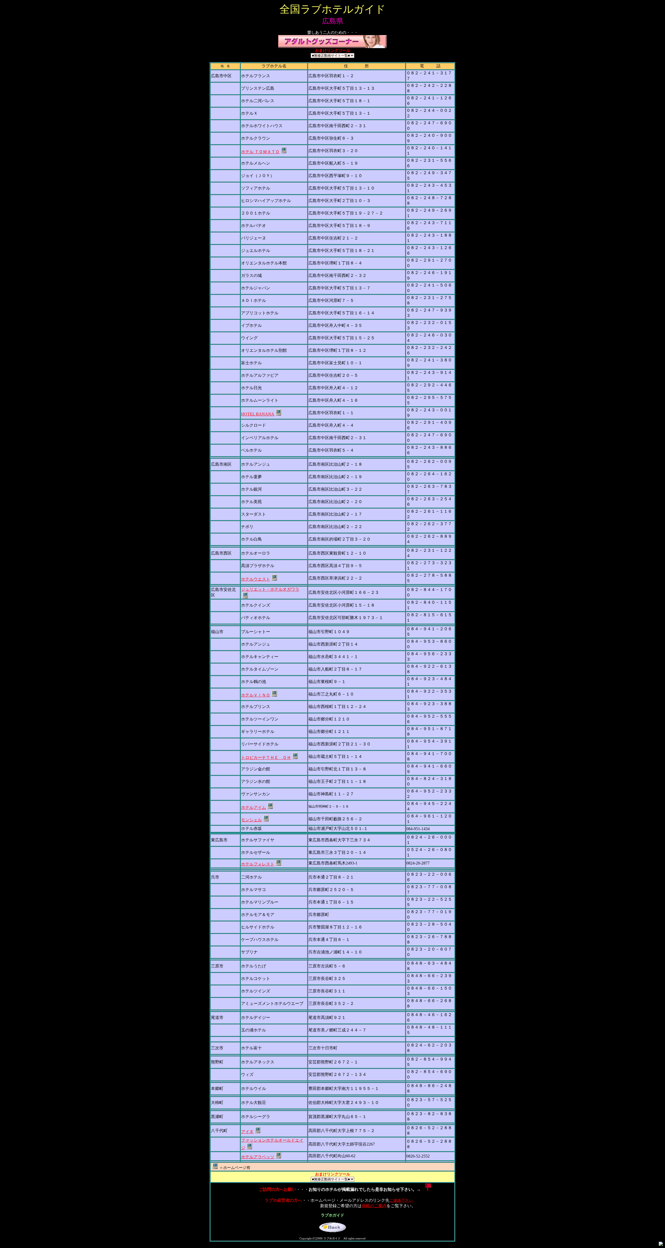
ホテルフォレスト (257, 864)
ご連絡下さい (401, 1200)
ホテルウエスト (255, 579)
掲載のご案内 (374, 1206)
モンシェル (251, 820)
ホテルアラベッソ (257, 1157)
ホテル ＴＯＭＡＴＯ (260, 152)
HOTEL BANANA (257, 414)
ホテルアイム (253, 807)
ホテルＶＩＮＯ (255, 695)
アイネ (247, 1131)
